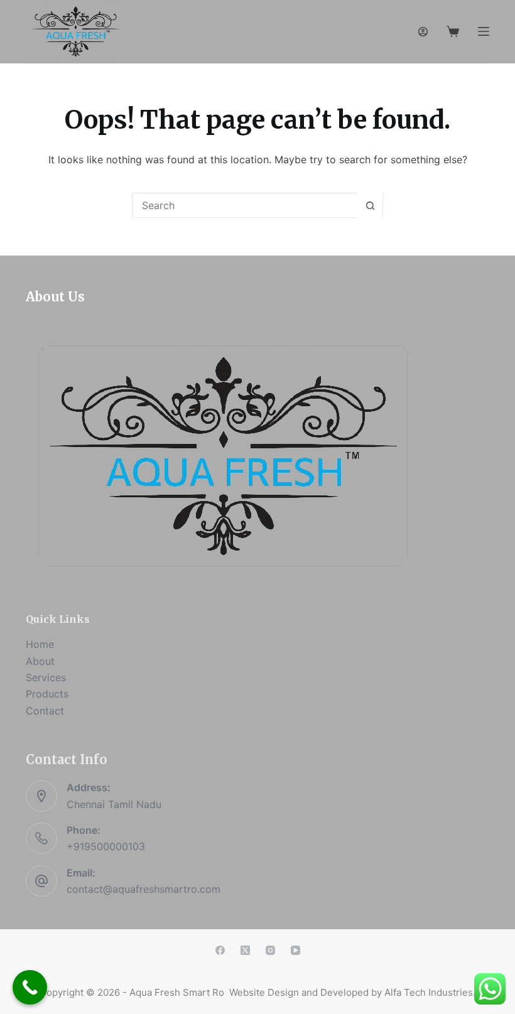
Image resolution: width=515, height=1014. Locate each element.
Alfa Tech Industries (428, 992)
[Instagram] (270, 950)
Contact (45, 710)
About (40, 661)
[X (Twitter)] (245, 950)
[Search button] (369, 205)
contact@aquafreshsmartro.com (143, 889)
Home (40, 644)
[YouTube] (295, 950)
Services (46, 677)
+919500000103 (106, 846)
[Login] (423, 31)
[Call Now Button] (30, 987)
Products (47, 694)
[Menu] (483, 31)
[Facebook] (220, 950)
